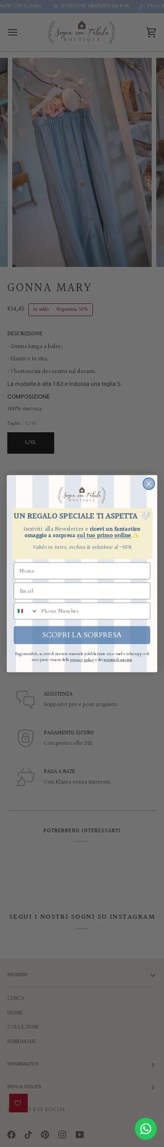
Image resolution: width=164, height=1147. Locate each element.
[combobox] (26, 611)
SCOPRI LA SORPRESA (82, 635)
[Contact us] (146, 1129)
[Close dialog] (149, 484)
